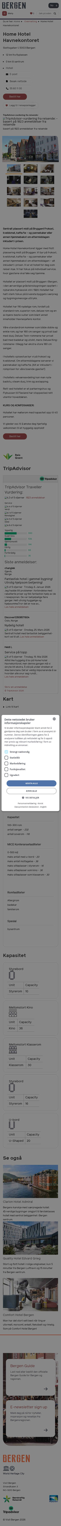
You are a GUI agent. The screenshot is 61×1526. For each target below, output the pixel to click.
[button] (30, 797)
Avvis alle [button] (31, 791)
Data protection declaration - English (30, 806)
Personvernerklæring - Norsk (30, 803)
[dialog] (30, 763)
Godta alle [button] (31, 783)
